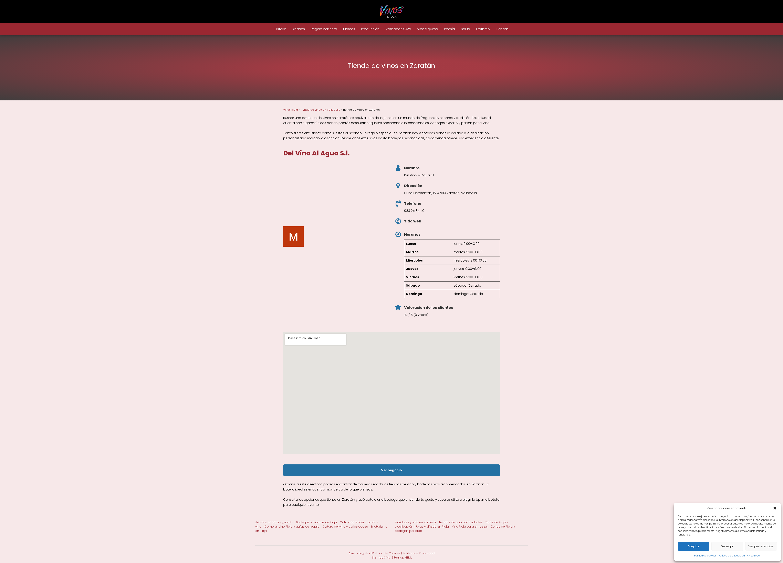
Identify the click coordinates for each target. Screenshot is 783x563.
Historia (280, 29)
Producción (370, 29)
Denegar (727, 546)
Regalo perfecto (324, 29)
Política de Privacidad (419, 553)
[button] (775, 508)
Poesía (449, 29)
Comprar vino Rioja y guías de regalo (292, 527)
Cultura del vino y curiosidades (345, 527)
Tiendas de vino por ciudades (460, 522)
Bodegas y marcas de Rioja (316, 522)
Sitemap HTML (402, 557)
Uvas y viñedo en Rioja (432, 527)
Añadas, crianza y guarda (274, 522)
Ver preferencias (761, 546)
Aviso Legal (754, 555)
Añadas (298, 29)
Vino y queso (427, 29)
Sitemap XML (380, 557)
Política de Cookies (386, 553)
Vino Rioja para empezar (470, 527)
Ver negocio (391, 470)
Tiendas (502, 29)
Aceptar (693, 546)
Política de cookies (705, 555)
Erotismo (483, 29)
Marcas (349, 29)
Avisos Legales (359, 553)
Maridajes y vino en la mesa (415, 522)
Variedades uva (398, 29)
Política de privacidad (732, 555)
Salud (465, 29)
